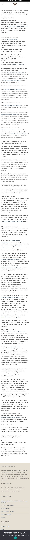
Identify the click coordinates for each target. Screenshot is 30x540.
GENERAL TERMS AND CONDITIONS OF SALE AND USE (14, 502)
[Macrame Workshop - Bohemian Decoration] (15, 4)
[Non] (28, 535)
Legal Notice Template (17, 64)
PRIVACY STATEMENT (7, 511)
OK (15, 537)
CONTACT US (5, 526)
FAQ (2, 529)
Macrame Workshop (12, 39)
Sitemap (3, 517)
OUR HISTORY (5, 508)
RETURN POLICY (6, 514)
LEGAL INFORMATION (7, 506)
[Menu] (2, 4)
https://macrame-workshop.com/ (17, 26)
